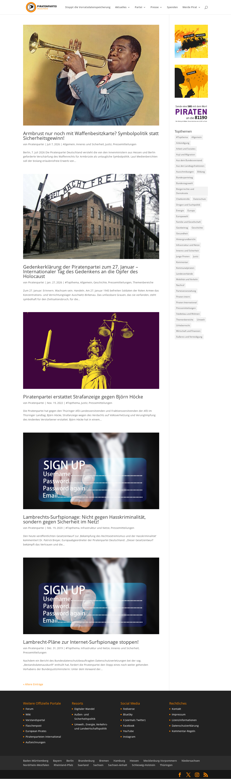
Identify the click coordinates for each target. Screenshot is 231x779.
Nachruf (180, 285)
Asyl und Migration (185, 154)
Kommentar (182, 262)
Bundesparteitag (184, 177)
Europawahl (182, 216)
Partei (138, 7)
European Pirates (36, 731)
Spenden (172, 7)
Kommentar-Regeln (183, 731)
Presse (155, 7)
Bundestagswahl (184, 183)
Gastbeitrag (182, 227)
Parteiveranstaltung (186, 290)
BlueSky (127, 714)
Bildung (201, 171)
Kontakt (176, 709)
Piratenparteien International (43, 736)
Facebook (128, 725)
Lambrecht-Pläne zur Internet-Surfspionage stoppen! (81, 642)
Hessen (134, 760)
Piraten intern (183, 296)
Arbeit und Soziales (185, 148)
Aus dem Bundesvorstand (189, 160)
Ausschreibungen (185, 171)
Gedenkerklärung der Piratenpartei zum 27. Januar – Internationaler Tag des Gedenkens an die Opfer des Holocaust (80, 271)
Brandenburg (86, 760)
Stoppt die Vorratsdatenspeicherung (87, 7)
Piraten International (186, 302)
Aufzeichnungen (35, 742)
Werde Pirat (189, 7)
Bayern (57, 760)
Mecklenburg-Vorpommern (160, 760)
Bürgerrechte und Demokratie (185, 191)
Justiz (108, 144)
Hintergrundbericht (185, 239)
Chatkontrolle (183, 198)
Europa (191, 210)
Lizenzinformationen (184, 720)
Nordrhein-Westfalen (36, 765)
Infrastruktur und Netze (95, 528)
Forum (29, 709)
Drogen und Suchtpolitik (188, 204)
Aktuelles (121, 7)
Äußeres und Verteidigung (189, 336)
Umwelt (201, 319)
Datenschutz (199, 198)
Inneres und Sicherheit (90, 144)
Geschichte (100, 282)
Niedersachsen (191, 760)
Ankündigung (182, 142)
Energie (180, 210)
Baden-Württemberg (35, 760)
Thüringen (166, 765)
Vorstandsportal (35, 720)
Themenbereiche (143, 282)
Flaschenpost (34, 725)
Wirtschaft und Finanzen (188, 331)
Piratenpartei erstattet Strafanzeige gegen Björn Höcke (83, 396)
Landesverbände (184, 273)
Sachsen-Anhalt (117, 765)
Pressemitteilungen (124, 144)
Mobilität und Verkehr (187, 279)
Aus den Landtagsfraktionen (190, 165)
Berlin (70, 760)
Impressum (179, 714)
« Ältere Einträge (33, 684)
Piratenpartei (36, 144)
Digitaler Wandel (84, 709)
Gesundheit (182, 233)
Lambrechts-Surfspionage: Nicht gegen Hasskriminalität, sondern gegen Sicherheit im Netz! (84, 519)
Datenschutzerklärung (185, 725)
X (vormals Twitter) (134, 720)
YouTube (128, 731)
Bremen (104, 760)
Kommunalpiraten (185, 267)
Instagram (129, 736)
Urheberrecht (183, 325)
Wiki (28, 714)
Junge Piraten (182, 256)
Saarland (83, 765)
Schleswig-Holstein (143, 765)
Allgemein (69, 144)
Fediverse (129, 709)
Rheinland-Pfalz (63, 765)
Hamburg (119, 760)
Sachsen (98, 765)
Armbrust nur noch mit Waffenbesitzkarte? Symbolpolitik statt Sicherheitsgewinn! (91, 135)
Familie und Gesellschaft (188, 221)
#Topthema (72, 282)
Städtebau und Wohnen (188, 313)
